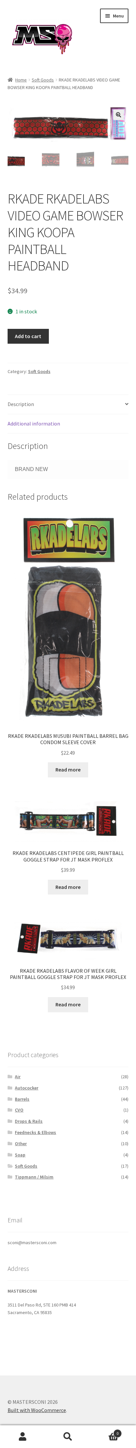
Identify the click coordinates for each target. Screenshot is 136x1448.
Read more (68, 769)
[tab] (68, 404)
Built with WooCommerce (37, 1410)
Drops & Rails (29, 1121)
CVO (19, 1110)
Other (21, 1144)
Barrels (22, 1099)
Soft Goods (43, 80)
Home (21, 80)
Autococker (26, 1088)
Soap (20, 1155)
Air (17, 1077)
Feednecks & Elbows (35, 1132)
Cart (105, 1431)
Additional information (34, 423)
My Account (22, 1437)
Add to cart (28, 336)
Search (67, 1437)
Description (21, 404)
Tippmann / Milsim (34, 1177)
